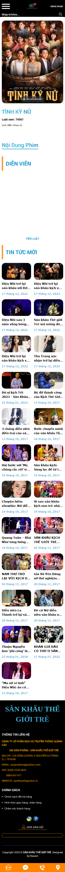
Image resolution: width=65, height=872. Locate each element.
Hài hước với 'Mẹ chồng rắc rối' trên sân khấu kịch (16, 467)
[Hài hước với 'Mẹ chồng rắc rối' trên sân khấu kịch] (16, 452)
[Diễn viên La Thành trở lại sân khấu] (16, 598)
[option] (32, 207)
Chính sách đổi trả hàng (18, 796)
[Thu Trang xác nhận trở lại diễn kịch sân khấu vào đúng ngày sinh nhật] (48, 344)
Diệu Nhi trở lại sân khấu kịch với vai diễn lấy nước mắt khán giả (48, 286)
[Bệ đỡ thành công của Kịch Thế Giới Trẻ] (48, 380)
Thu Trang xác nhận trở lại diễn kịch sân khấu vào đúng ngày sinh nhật (48, 358)
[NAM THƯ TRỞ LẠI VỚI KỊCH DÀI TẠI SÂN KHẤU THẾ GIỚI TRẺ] (16, 561)
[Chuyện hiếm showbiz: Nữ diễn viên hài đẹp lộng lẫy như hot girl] (16, 489)
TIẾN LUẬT (32, 238)
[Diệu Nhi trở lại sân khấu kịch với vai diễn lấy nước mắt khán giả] (48, 271)
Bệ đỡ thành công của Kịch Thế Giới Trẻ (48, 395)
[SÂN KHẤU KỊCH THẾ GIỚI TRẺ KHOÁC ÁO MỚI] (48, 525)
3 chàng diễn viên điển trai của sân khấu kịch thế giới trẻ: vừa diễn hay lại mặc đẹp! (16, 431)
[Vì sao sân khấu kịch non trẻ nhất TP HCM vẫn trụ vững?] (48, 489)
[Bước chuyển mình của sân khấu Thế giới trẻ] (48, 416)
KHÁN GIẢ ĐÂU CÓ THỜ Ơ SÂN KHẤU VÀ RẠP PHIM (46, 649)
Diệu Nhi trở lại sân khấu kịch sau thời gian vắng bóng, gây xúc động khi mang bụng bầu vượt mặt (16, 358)
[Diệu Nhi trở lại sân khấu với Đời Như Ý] (16, 271)
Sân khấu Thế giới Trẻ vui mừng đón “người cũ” (48, 322)
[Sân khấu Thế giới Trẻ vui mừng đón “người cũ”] (48, 307)
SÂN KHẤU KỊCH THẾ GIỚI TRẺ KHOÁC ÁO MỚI (47, 540)
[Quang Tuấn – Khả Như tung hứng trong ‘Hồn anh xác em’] (16, 525)
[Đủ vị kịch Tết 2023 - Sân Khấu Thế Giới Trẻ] (16, 380)
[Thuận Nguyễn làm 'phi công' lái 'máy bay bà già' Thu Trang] (16, 634)
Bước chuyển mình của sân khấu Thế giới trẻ (48, 431)
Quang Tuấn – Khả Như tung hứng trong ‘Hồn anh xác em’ (16, 540)
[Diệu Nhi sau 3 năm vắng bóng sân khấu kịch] (16, 307)
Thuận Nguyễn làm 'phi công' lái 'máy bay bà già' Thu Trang (15, 649)
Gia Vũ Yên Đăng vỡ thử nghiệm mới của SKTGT (47, 576)
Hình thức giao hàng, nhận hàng (23, 802)
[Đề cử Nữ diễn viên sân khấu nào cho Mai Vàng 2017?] (48, 598)
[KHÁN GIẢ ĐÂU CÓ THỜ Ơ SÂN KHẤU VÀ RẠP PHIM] (48, 634)
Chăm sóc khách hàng (17, 808)
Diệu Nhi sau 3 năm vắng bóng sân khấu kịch (14, 322)
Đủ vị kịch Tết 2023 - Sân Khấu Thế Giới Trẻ (15, 395)
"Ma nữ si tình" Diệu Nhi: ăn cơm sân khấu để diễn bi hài (15, 685)
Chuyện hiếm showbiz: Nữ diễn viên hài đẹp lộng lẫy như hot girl (16, 504)
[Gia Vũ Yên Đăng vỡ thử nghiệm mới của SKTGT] (48, 561)
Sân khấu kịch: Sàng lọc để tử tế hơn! (47, 467)
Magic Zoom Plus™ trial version (17, 24)
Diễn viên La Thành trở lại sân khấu (15, 613)
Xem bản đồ (35, 827)
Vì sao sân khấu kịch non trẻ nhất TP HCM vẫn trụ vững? (47, 504)
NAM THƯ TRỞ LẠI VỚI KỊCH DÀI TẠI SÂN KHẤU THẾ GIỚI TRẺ (16, 576)
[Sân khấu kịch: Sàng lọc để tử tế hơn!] (48, 452)
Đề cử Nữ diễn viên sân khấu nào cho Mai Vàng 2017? (48, 613)
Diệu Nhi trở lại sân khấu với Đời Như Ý (15, 286)
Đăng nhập (57, 6)
